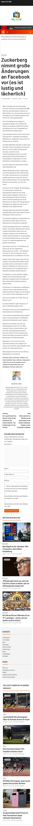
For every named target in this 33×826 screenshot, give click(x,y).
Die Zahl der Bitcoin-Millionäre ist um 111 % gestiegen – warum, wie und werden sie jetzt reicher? (16, 617)
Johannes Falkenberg (17, 553)
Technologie (6, 649)
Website (6, 480)
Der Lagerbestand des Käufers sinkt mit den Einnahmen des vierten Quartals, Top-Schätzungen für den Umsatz (9, 420)
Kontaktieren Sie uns (9, 670)
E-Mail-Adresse (9, 474)
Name (6, 468)
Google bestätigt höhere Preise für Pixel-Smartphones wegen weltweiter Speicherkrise (15, 815)
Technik (5, 810)
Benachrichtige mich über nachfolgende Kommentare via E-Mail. (16, 497)
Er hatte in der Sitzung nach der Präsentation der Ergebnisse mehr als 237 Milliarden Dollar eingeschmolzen (16, 204)
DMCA (4, 672)
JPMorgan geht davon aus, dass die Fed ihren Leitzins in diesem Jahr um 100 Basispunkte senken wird (16, 583)
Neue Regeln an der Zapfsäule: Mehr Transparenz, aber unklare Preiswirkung (15, 549)
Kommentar (8, 444)
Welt (4, 642)
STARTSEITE (6, 638)
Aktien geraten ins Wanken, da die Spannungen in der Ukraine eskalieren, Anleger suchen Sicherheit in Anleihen (23, 420)
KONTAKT (5, 656)
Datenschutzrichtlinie (9, 677)
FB (28, 108)
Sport (4, 651)
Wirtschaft (4, 55)
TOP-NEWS (6, 640)
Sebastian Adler (7, 98)
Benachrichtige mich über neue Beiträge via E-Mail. (16, 505)
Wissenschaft (7, 647)
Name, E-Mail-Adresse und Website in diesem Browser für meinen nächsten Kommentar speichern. (16, 489)
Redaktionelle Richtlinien (10, 675)
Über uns (5, 668)
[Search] (30, 32)
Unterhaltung (6, 654)
